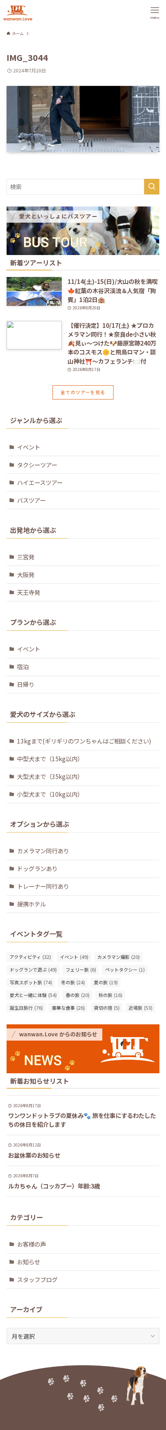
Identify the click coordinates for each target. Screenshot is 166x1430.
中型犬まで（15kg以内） (50, 758)
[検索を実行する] (151, 187)
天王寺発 (28, 592)
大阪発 (25, 574)
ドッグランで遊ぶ (33, 969)
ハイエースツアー (40, 482)
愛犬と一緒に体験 (33, 995)
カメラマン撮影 (118, 956)
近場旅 (140, 1007)
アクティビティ (30, 956)
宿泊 (23, 666)
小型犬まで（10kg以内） (50, 794)
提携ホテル (31, 904)
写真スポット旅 (31, 982)
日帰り (25, 684)
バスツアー (31, 500)
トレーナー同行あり (43, 886)
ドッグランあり (37, 868)
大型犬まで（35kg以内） (50, 776)
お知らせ (28, 1261)
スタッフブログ (37, 1279)
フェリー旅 (81, 969)
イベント (28, 447)
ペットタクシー (125, 969)
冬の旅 (73, 982)
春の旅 (78, 995)
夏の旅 (106, 982)
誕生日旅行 (26, 1007)
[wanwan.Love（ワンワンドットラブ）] (17, 13)
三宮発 (25, 556)
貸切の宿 (107, 1007)
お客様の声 (31, 1244)
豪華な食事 (68, 1007)
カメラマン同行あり (43, 850)
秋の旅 (110, 995)
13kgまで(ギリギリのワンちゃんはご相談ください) (84, 741)
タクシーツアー (37, 464)
